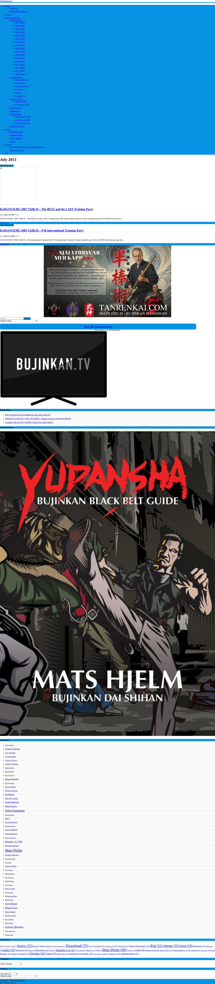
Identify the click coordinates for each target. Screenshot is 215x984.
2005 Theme (20, 45)
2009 (14, 946)
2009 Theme (20, 58)
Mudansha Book (16, 132)
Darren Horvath (9, 775)
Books (7, 129)
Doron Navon (10, 787)
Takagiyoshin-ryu (22, 86)
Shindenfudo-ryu (21, 80)
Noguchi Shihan (10, 866)
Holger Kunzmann (15, 810)
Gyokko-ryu (20, 89)
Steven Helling (9, 919)
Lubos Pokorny (11, 834)
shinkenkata (195, 950)
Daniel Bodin (9, 768)
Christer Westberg (11, 760)
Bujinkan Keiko (16, 20)
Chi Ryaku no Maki (22, 120)
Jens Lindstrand (9, 815)
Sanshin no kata (152, 950)
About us (13, 8)
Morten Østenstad (10, 859)
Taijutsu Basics (16, 114)
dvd (91, 946)
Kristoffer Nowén (10, 826)
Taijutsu (37, 953)
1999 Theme (20, 26)
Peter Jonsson (9, 885)
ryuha (140, 950)
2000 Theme (20, 29)
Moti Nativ (8, 862)
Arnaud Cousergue (12, 749)
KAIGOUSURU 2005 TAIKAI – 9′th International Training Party (42, 230)
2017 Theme (20, 71)
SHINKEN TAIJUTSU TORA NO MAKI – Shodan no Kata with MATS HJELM (38, 419)
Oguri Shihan (9, 870)
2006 (8, 946)
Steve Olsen (9, 923)
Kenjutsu (22, 950)
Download (77, 946)
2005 (2, 946)
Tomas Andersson (10, 931)
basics (24, 946)
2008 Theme (20, 55)
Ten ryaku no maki (100, 954)
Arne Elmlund (10, 753)
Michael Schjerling (11, 855)
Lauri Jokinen (11, 830)
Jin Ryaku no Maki (22, 123)
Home (7, 6)
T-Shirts (8, 145)
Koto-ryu (18, 93)
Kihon (31, 950)
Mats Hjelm (13, 850)
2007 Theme (20, 51)
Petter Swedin (10, 889)
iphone (171, 946)
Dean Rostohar (12, 779)
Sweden (15, 954)
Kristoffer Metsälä (11, 822)
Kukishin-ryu (20, 83)
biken (36, 946)
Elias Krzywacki (11, 798)
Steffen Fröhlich (10, 916)
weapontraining (130, 953)
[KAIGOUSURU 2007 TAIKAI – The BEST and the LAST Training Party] (19, 204)
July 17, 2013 (2, 236)
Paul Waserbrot (9, 877)
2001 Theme (20, 32)
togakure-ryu (114, 954)
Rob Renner (9, 900)
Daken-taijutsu (46, 946)
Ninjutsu (130, 950)
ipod (186, 946)
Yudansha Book (16, 135)
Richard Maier (9, 892)
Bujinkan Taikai (16, 99)
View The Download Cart (98, 326)
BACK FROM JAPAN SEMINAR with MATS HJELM (27, 415)
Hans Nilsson (11, 806)
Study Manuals (16, 138)
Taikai (51, 953)
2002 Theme (20, 35)
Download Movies (12, 18)
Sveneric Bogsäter (14, 927)
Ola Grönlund (9, 874)
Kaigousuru (199, 946)
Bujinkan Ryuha (16, 77)
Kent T (7, 819)
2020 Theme (20, 74)
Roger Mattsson (11, 903)
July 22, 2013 (2, 214)
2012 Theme (20, 68)
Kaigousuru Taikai (22, 105)
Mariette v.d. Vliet (13, 841)
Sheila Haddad (10, 912)
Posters (13, 141)
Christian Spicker (11, 764)
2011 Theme (20, 64)
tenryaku (87, 953)
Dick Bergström (9, 783)
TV (6, 153)
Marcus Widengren (10, 838)
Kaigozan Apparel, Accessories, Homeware (27, 147)
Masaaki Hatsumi (12, 846)
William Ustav (9, 935)
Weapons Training (17, 126)
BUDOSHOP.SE (9, 214)
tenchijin (75, 954)
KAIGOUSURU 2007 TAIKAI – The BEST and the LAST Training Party (46, 209)
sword (24, 954)
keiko (9, 950)
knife (52, 950)
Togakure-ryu (20, 96)
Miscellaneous (15, 108)
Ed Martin (9, 794)
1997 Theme (20, 22)
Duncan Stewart (11, 790)
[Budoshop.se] (107, 1)
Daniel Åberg (9, 772)
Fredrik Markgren (12, 802)
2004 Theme (20, 42)
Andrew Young (9, 745)
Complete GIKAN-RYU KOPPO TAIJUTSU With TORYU (29, 422)
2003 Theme (20, 39)
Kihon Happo (42, 950)
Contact (8, 15)
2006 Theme (20, 48)
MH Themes (21, 983)
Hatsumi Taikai (21, 101)
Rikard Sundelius (11, 896)
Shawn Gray (11, 907)
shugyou (204, 950)
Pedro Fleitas (9, 881)
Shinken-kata (15, 111)
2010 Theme (20, 61)
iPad (156, 946)
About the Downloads (18, 11)
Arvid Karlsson (10, 757)
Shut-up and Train (17, 150)
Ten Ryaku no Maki (23, 117)
